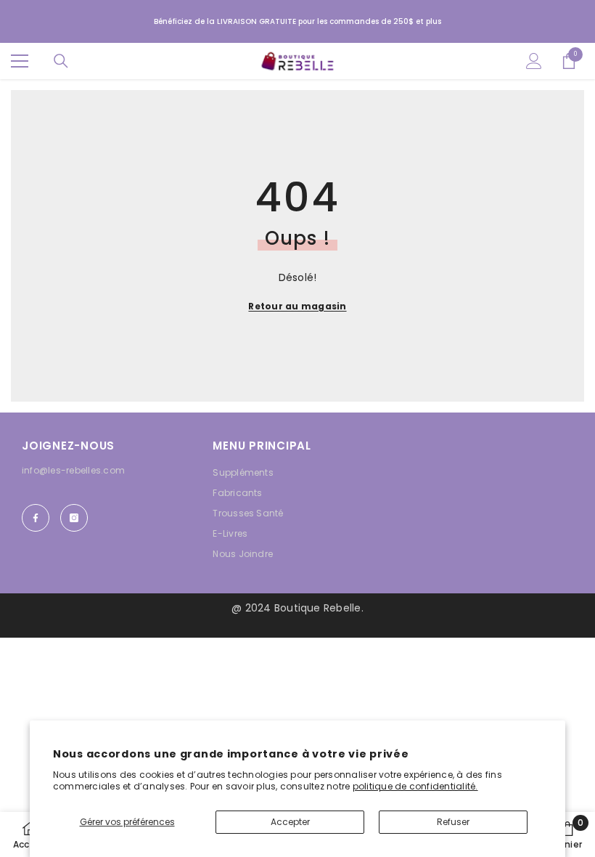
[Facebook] (35, 518)
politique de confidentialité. (415, 786)
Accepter (290, 822)
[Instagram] (74, 518)
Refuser (453, 822)
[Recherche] (61, 61)
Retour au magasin (297, 306)
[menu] (19, 61)
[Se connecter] (534, 61)
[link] (567, 834)
